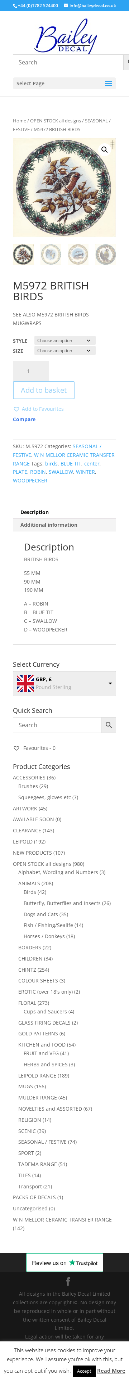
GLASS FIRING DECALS (44, 1022)
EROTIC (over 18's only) (45, 991)
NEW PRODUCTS (32, 852)
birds (51, 463)
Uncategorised (30, 1208)
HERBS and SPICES (46, 1064)
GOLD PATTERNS (38, 1033)
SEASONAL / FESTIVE (42, 1141)
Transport (30, 1186)
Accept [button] (84, 1371)
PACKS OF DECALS (34, 1197)
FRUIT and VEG (41, 1053)
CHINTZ (27, 969)
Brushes (28, 786)
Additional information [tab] (48, 524)
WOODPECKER (30, 480)
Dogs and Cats (41, 914)
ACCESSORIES (29, 777)
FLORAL (27, 1002)
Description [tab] (34, 512)
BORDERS (29, 947)
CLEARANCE (27, 830)
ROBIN (38, 471)
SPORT (26, 1153)
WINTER (85, 471)
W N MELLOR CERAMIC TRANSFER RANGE (62, 1219)
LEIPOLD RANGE (37, 1075)
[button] (104, 149)
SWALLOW (61, 471)
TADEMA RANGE (37, 1164)
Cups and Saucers (45, 1011)
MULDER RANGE (37, 1097)
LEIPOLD (23, 841)
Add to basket (44, 390)
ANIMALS (29, 883)
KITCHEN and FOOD (42, 1044)
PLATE (20, 471)
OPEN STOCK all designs (55, 120)
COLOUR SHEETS (38, 980)
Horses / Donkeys (44, 936)
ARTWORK (25, 808)
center (92, 463)
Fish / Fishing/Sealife (48, 925)
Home (19, 120)
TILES (24, 1175)
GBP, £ (44, 679)
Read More (111, 1370)
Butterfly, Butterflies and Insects (62, 903)
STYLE (20, 340)
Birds (30, 892)
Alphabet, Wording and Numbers (58, 872)
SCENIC (27, 1131)
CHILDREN (30, 958)
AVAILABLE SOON (33, 819)
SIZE (18, 350)
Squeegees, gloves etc (44, 797)
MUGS (25, 1086)
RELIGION (29, 1119)
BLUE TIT (71, 463)
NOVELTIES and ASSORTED (50, 1108)
